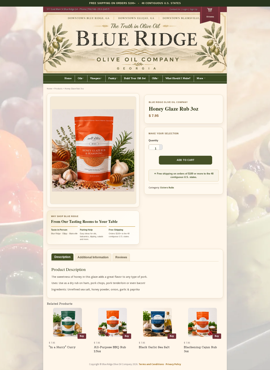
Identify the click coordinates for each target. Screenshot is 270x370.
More (200, 78)
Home (67, 78)
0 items (210, 17)
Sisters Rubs (167, 187)
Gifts (155, 78)
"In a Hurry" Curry (62, 347)
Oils (80, 78)
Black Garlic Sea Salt (154, 347)
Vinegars (95, 78)
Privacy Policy (173, 364)
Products (58, 89)
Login (185, 9)
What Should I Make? (178, 78)
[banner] (135, 42)
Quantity (153, 140)
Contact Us (175, 9)
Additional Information (93, 257)
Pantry (112, 78)
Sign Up (193, 9)
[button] (160, 146)
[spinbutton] (155, 148)
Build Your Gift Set (135, 78)
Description (62, 256)
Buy (82, 336)
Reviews (121, 257)
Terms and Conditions (151, 364)
